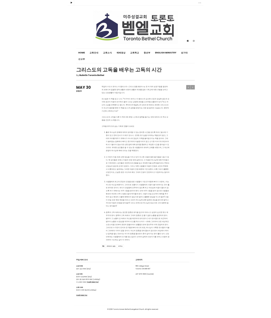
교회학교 (134, 52)
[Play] (71, 2)
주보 (121, 246)
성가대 (184, 52)
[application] (135, 2)
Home (81, 52)
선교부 (81, 59)
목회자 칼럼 (111, 246)
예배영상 (121, 52)
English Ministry (165, 52)
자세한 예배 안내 (92, 282)
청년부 (147, 52)
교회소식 (107, 52)
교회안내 (94, 52)
